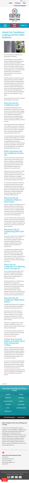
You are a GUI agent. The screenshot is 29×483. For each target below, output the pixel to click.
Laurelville (8, 404)
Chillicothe (8, 397)
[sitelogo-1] (14, 9)
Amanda (8, 394)
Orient (8, 407)
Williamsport (8, 411)
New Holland (21, 404)
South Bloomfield (21, 407)
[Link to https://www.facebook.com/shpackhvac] (3, 452)
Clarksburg (21, 397)
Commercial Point (8, 401)
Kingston (21, 401)
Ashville (21, 394)
